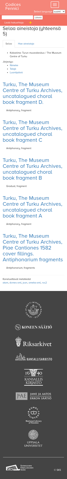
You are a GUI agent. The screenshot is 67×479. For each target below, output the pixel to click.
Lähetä (38, 17)
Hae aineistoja (26, 43)
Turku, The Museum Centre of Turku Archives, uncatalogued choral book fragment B (32, 169)
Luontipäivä (16, 72)
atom (5, 282)
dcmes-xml (15, 282)
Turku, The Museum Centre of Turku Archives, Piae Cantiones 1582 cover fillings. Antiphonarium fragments (33, 248)
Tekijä (13, 68)
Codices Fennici (13, 5)
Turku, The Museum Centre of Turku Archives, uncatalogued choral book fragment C (32, 131)
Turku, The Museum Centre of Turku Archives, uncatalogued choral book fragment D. (32, 93)
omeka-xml (35, 282)
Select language (43, 11)
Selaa (9, 43)
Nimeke (14, 65)
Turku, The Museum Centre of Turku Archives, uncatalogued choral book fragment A (32, 207)
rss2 (44, 282)
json (25, 282)
